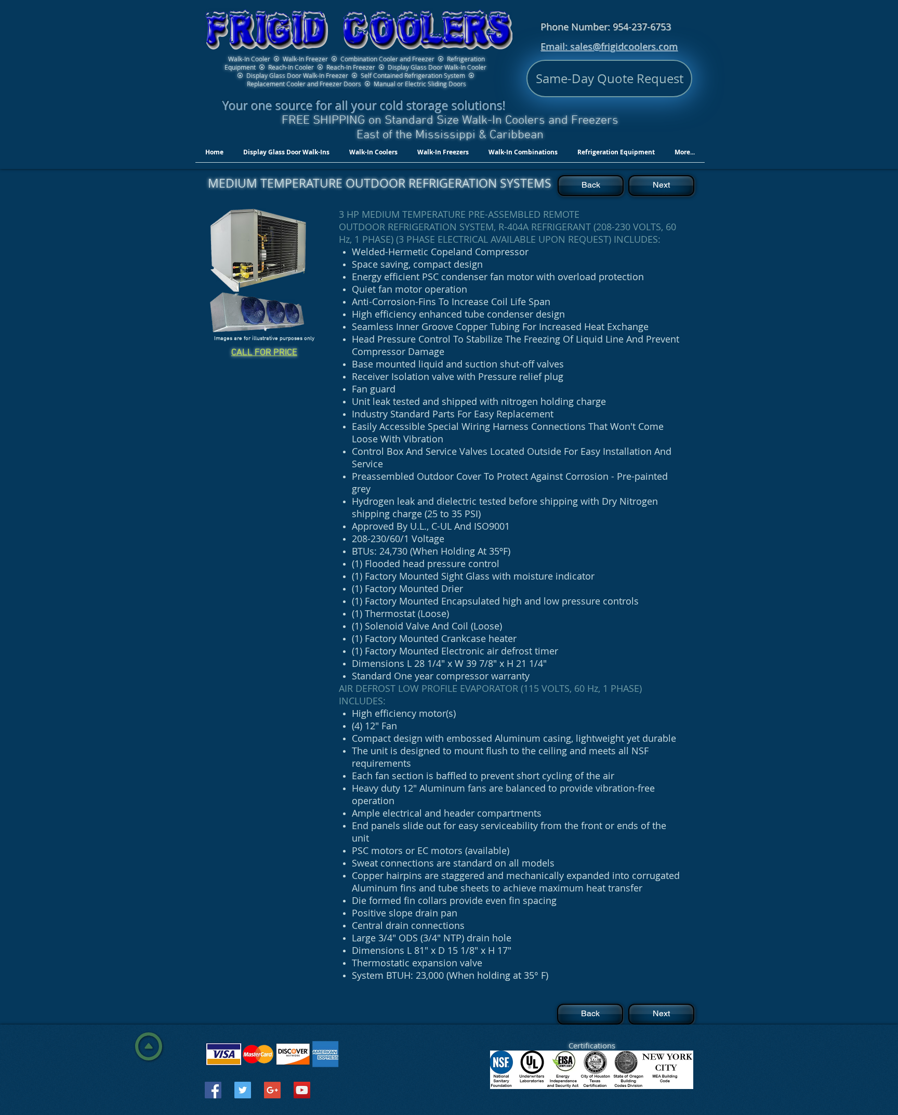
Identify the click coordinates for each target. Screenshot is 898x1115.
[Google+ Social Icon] (272, 1090)
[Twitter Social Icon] (242, 1090)
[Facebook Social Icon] (213, 1090)
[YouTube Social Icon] (302, 1090)
